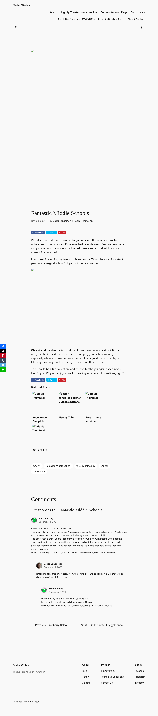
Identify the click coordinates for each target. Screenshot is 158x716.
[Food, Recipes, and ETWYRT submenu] (94, 19)
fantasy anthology (85, 466)
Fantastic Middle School (58, 466)
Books (77, 221)
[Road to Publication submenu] (123, 19)
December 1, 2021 (48, 521)
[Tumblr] (3, 360)
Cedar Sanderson (62, 221)
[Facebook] (3, 346)
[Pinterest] (3, 355)
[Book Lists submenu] (144, 12)
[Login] (16, 27)
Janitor (104, 466)
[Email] (3, 365)
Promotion (87, 221)
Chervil (36, 466)
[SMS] (3, 369)
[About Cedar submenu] (144, 19)
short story (39, 471)
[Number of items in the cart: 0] (142, 27)
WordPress (34, 701)
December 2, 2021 (58, 592)
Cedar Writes (21, 5)
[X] (3, 351)
